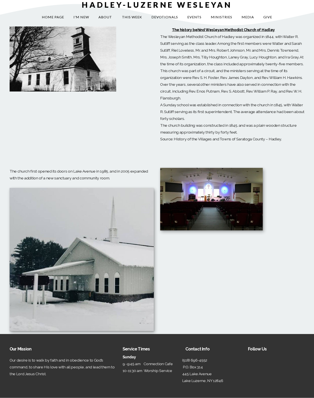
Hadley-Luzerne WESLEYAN (157, 4)
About (105, 17)
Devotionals (164, 17)
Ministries (221, 17)
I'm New (81, 17)
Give (267, 17)
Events (194, 17)
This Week (132, 17)
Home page (53, 17)
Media (248, 17)
